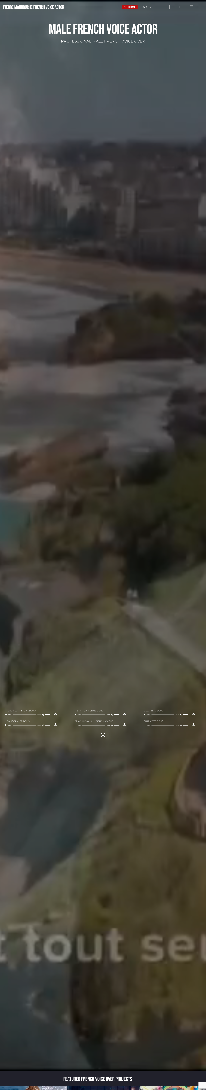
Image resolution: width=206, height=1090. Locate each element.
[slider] (48, 714)
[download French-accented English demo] (125, 724)
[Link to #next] (103, 735)
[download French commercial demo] (56, 714)
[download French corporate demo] (125, 714)
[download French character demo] (194, 724)
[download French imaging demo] (56, 724)
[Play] (6, 715)
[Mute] (43, 715)
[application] (27, 715)
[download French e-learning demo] (194, 714)
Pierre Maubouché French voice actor (33, 7)
